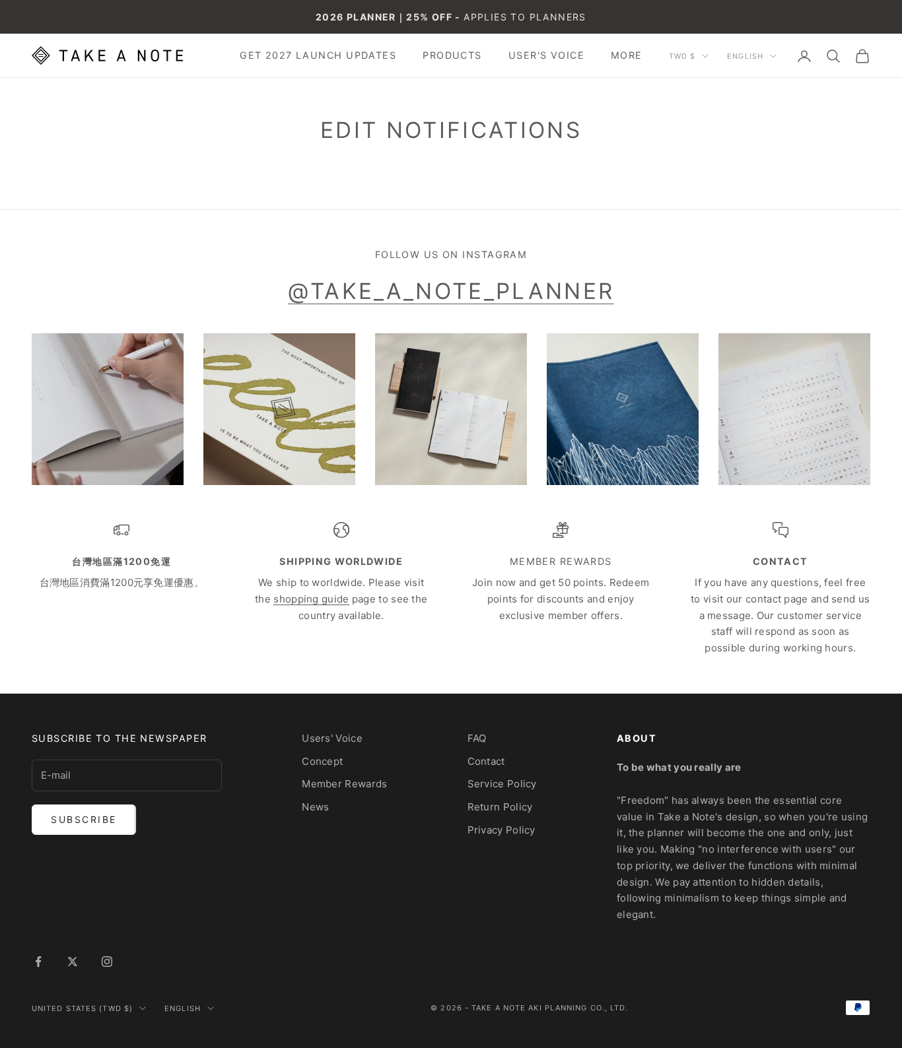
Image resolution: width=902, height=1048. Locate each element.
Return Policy (500, 807)
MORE (626, 55)
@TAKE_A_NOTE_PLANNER (451, 291)
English (745, 56)
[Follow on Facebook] (38, 961)
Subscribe (84, 819)
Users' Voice (332, 738)
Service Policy (502, 783)
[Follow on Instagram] (107, 961)
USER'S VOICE (546, 55)
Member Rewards (344, 783)
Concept (322, 761)
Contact (486, 761)
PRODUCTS (452, 55)
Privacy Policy (502, 830)
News (315, 807)
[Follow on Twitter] (72, 961)
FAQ (477, 738)
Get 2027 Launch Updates (318, 55)
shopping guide (311, 599)
